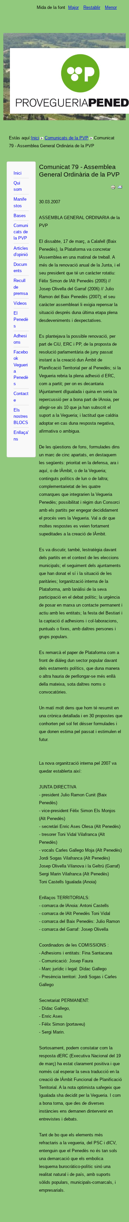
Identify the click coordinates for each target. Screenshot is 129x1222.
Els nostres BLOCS (21, 416)
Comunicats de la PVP (66, 137)
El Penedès (21, 319)
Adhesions (20, 339)
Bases (20, 215)
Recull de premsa (21, 287)
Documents (20, 267)
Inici (35, 137)
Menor (111, 7)
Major (73, 7)
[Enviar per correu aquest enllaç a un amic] (119, 188)
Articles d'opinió (21, 251)
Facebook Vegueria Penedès (21, 368)
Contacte (21, 396)
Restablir (91, 7)
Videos (20, 303)
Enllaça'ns (21, 435)
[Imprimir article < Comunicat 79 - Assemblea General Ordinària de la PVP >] (113, 188)
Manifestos (20, 202)
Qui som (18, 186)
